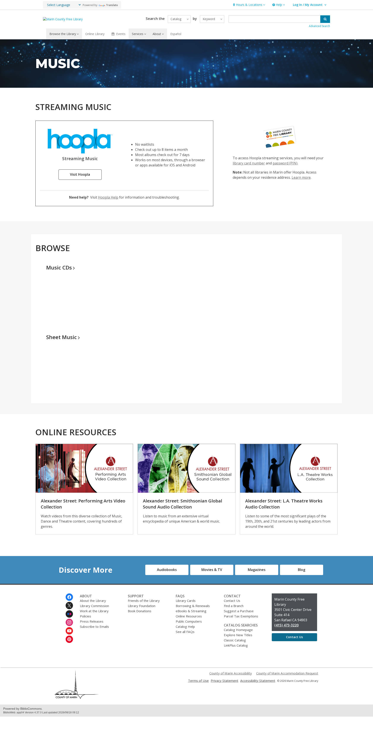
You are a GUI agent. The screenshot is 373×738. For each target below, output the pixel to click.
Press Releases (91, 621)
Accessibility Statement (257, 680)
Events (120, 34)
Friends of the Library (144, 600)
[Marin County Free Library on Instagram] (69, 622)
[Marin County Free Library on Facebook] (69, 597)
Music (59, 267)
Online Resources (189, 616)
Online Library (94, 34)
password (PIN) (285, 163)
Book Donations (139, 611)
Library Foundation (141, 606)
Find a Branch (233, 606)
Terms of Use (198, 680)
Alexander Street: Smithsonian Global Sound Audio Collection (182, 504)
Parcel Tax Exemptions (241, 616)
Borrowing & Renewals (193, 606)
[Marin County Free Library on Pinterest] (69, 639)
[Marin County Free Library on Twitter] (69, 605)
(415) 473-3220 (286, 625)
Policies (85, 616)
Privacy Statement (224, 680)
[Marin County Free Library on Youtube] (69, 630)
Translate (112, 5)
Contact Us (232, 600)
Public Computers (189, 621)
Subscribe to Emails (94, 626)
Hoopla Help (108, 197)
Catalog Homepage (238, 630)
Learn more (301, 177)
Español (175, 34)
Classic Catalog (235, 640)
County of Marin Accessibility (230, 673)
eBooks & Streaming (191, 611)
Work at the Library (94, 611)
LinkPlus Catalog (236, 645)
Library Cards (186, 600)
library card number (249, 163)
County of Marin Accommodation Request (287, 673)
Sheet (61, 337)
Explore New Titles (238, 635)
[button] (248, 5)
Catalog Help (185, 626)
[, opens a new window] (80, 152)
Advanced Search (319, 26)
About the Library (93, 600)
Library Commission (94, 606)
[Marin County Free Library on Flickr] (69, 614)
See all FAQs (185, 632)
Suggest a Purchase (239, 611)
